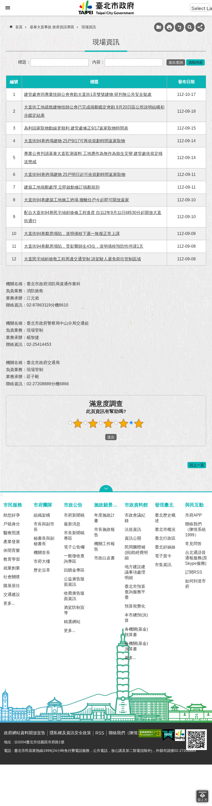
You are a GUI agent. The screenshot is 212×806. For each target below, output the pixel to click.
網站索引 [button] (8, 8)
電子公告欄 (74, 547)
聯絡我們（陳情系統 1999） (195, 529)
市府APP (193, 515)
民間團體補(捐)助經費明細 (136, 552)
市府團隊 (43, 505)
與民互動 (194, 505)
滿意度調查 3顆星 (108, 423)
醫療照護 (11, 533)
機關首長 (42, 552)
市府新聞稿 (74, 515)
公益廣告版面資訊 (74, 582)
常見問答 (193, 543)
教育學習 (11, 559)
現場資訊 (88, 27)
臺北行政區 (165, 538)
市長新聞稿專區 (74, 535)
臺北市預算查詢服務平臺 (135, 592)
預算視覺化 (135, 606)
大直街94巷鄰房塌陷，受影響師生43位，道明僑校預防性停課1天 (83, 246)
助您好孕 (11, 515)
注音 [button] (179, 27)
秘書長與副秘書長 (44, 541)
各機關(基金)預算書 (136, 632)
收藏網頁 (158, 27)
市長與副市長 (44, 527)
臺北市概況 (165, 529)
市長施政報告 (104, 532)
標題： (24, 62)
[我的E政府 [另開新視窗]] (168, 735)
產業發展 (11, 541)
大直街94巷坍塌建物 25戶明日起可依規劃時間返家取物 (74, 174)
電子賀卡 (163, 556)
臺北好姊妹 (165, 547)
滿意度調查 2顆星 (93, 423)
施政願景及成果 (107, 505)
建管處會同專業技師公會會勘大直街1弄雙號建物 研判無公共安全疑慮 (88, 94)
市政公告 (73, 505)
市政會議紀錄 (135, 518)
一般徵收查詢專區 (74, 559)
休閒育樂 (11, 550)
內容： (98, 62)
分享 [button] (200, 27)
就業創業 (11, 568)
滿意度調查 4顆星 (123, 423)
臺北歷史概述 (165, 518)
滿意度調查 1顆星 (78, 423)
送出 (100, 437)
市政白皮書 (104, 558)
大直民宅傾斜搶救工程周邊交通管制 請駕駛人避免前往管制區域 (82, 259)
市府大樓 (42, 561)
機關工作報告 (104, 546)
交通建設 (11, 594)
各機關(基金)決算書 (136, 646)
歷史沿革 (42, 570)
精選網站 (72, 621)
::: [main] (8, 27)
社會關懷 (11, 577)
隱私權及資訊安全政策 (70, 733)
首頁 (18, 27)
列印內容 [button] (169, 27)
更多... (9, 603)
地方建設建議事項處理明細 (135, 572)
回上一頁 (197, 465)
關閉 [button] (106, 488)
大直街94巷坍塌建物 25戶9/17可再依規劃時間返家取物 (74, 141)
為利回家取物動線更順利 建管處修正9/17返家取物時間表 (76, 128)
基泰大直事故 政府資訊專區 (52, 27)
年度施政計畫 (104, 518)
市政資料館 (136, 505)
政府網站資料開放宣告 (24, 733)
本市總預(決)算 (136, 618)
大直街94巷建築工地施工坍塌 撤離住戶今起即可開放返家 (76, 200)
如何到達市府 (195, 584)
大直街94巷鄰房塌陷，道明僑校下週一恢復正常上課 (72, 233)
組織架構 (42, 515)
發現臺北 (164, 505)
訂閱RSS (193, 572)
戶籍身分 (11, 524)
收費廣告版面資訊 (74, 596)
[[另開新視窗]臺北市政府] (180, 735)
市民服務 (12, 505)
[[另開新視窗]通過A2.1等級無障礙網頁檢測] (150, 733)
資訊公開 (133, 538)
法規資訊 (133, 529)
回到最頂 (202, 796)
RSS (99, 733)
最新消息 (72, 524)
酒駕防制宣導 (74, 610)
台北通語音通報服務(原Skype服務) (196, 558)
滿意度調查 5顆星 (139, 423)
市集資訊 (163, 564)
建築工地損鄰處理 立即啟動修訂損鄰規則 (62, 187)
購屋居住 (11, 585)
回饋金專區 (74, 570)
